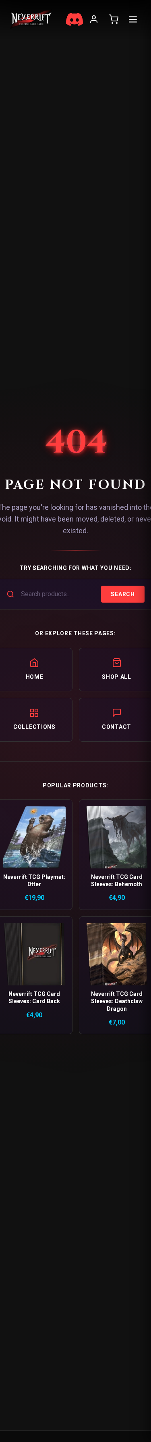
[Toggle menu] (132, 19)
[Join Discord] (74, 19)
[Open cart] (113, 19)
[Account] (93, 19)
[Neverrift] (31, 19)
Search (122, 594)
